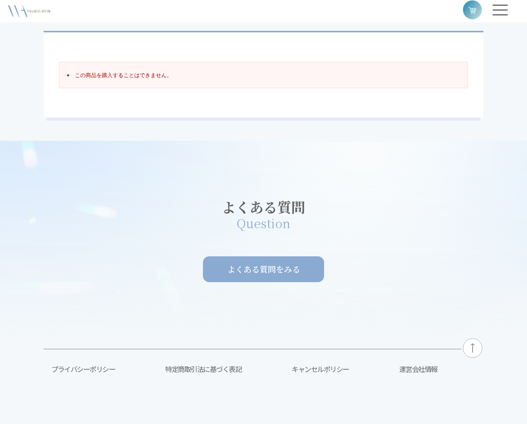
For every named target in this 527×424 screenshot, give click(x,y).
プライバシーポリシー (83, 369)
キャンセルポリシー (320, 369)
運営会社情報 (418, 369)
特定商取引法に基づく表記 (203, 369)
